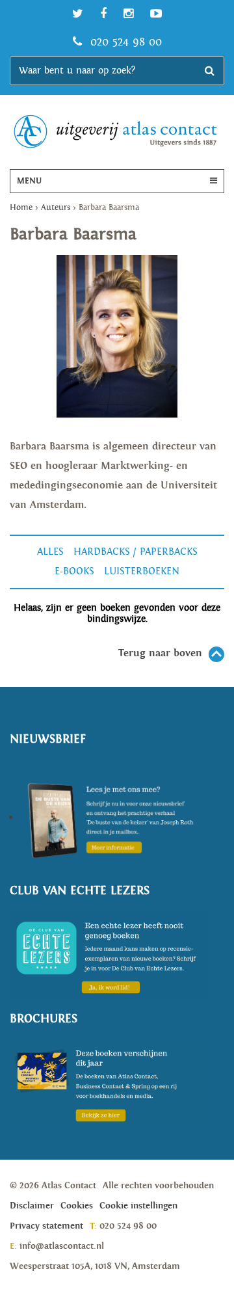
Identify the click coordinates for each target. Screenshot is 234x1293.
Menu (29, 181)
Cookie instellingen (138, 1206)
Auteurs (55, 208)
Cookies (76, 1206)
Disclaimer (32, 1206)
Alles (50, 552)
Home (21, 208)
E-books (74, 571)
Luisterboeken (141, 571)
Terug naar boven (160, 653)
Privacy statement (46, 1226)
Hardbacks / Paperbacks (135, 552)
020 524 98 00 (124, 42)
